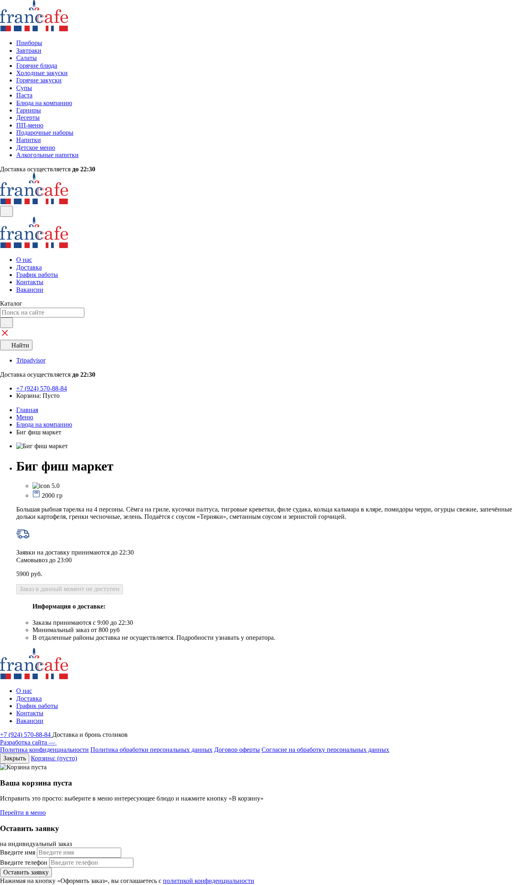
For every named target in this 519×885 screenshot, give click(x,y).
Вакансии (29, 289)
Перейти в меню (23, 812)
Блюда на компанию (44, 424)
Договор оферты (237, 749)
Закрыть (14, 758)
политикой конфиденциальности (208, 880)
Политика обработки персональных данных (151, 749)
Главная (27, 409)
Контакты (29, 281)
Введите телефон (23, 862)
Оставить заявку (26, 872)
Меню (24, 417)
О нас (24, 259)
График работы (37, 274)
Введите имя (17, 852)
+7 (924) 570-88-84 (26, 734)
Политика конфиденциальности (44, 749)
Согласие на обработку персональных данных (325, 749)
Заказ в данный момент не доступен (69, 588)
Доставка (29, 267)
